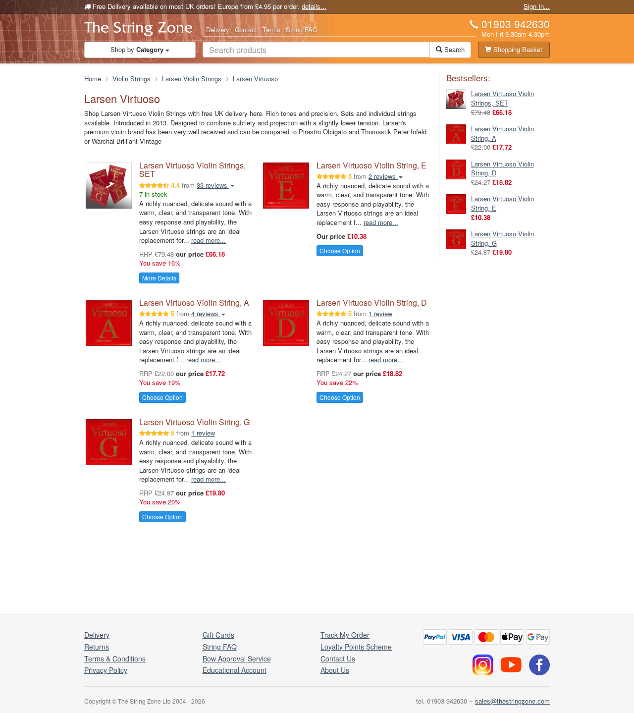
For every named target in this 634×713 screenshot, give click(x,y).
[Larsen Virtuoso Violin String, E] (456, 203)
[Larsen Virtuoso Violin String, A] (456, 133)
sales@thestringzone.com (512, 701)
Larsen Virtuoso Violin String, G (194, 422)
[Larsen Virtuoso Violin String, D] (456, 168)
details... (314, 6)
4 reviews (205, 313)
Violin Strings (131, 78)
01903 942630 (515, 23)
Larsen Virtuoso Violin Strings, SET (192, 170)
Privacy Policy (105, 670)
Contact (246, 29)
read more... (208, 240)
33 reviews (213, 185)
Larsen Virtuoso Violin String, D (372, 302)
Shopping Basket (516, 49)
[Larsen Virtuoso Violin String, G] (456, 238)
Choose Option (339, 250)
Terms (271, 29)
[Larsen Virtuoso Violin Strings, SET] (456, 98)
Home (92, 78)
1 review (380, 313)
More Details (159, 278)
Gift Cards (218, 635)
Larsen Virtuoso (255, 78)
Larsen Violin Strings (191, 78)
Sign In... (537, 6)
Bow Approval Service (237, 658)
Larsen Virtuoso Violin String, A (194, 302)
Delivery (217, 29)
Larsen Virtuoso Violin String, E (371, 165)
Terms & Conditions (115, 658)
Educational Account (234, 670)
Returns (96, 647)
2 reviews (383, 176)
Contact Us (337, 658)
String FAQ (301, 29)
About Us (334, 670)
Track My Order (345, 635)
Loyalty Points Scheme (356, 647)
